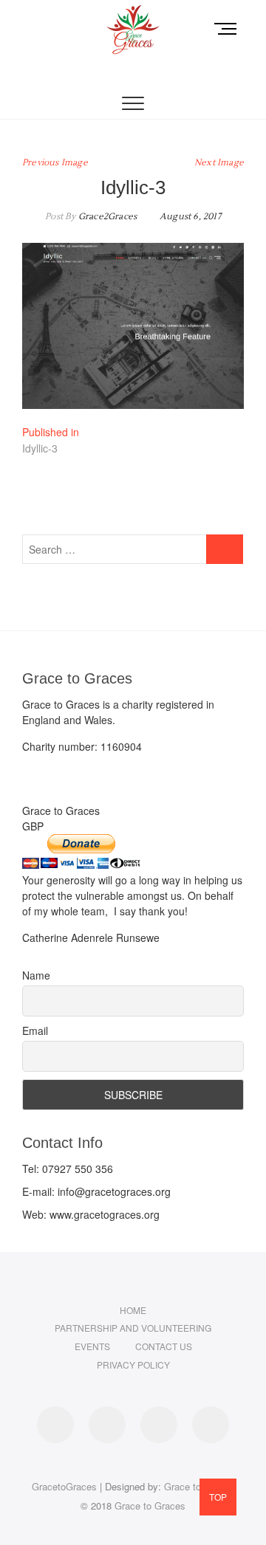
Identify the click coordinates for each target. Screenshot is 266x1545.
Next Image (219, 162)
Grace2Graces (106, 216)
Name (36, 975)
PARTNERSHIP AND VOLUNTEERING (133, 1327)
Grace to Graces (150, 1505)
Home (133, 1310)
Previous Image (55, 162)
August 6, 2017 (189, 216)
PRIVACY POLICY (133, 1364)
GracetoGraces (64, 1486)
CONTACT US (163, 1346)
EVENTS (92, 1346)
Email (35, 1030)
